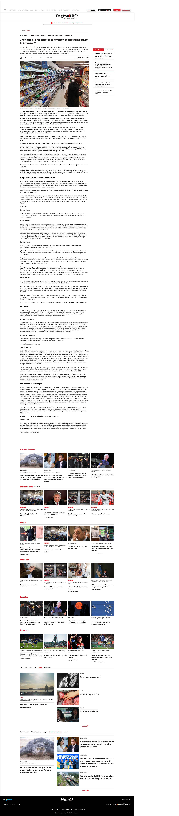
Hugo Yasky (71, 23)
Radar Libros (47, 667)
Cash (28, 30)
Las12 (30, 667)
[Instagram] (12, 804)
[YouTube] (17, 804)
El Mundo (60, 10)
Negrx (45, 732)
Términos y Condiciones (79, 809)
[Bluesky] (16, 804)
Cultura (48, 10)
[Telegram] (19, 804)
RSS (130, 799)
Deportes (54, 10)
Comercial (125, 799)
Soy (35, 667)
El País (31, 10)
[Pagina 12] (67, 16)
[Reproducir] (99, 10)
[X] (14, 804)
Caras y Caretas (24, 732)
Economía (37, 10)
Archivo (51, 809)
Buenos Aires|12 (75, 10)
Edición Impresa (12, 10)
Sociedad (43, 10)
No (26, 667)
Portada (22, 30)
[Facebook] (10, 804)
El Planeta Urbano (36, 732)
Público (66, 732)
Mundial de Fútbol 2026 (23, 10)
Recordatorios (67, 10)
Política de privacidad (67, 809)
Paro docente (57, 23)
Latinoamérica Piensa (55, 732)
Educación (64, 23)
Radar (40, 667)
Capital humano (79, 23)
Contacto (58, 809)
